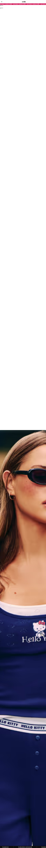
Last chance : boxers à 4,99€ (22, 846)
